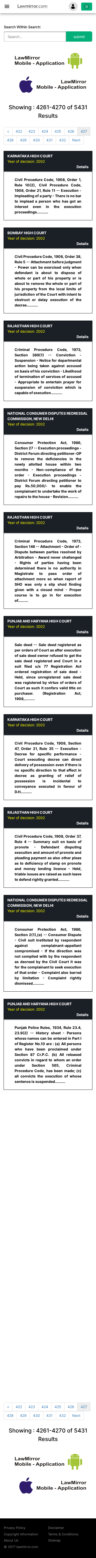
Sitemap (54, 1540)
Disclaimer (56, 1528)
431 (49, 140)
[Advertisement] (48, 1145)
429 (23, 140)
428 (10, 140)
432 (62, 140)
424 (44, 131)
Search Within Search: (22, 27)
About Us (11, 1540)
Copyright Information (21, 1534)
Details (83, 167)
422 (19, 131)
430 (36, 140)
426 (71, 131)
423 (31, 131)
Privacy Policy (14, 1528)
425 (58, 131)
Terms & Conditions (63, 1534)
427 (84, 131)
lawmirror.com (27, 1547)
